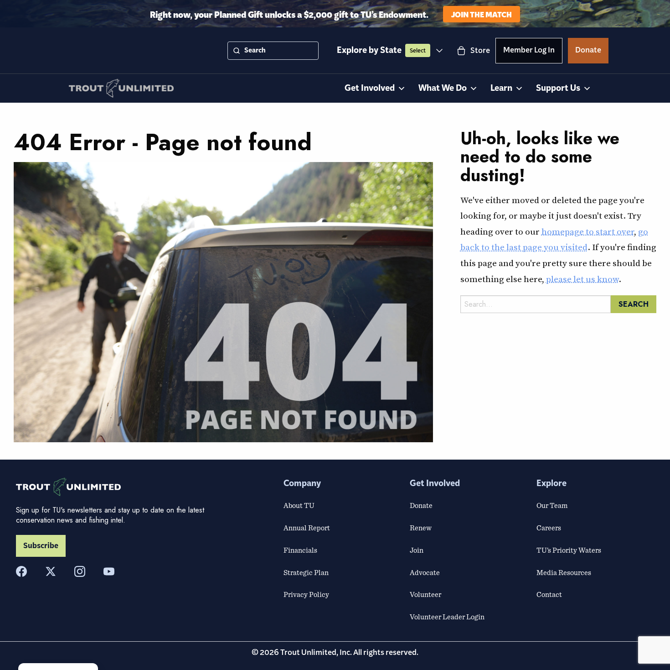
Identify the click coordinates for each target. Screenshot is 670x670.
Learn (501, 88)
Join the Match (481, 14)
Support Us (558, 88)
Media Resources (563, 572)
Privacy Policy (306, 594)
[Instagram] (79, 571)
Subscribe (40, 546)
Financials (300, 549)
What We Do (442, 88)
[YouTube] (108, 571)
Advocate (425, 572)
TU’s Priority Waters (568, 549)
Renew (421, 527)
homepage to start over (587, 231)
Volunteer (425, 594)
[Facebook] (21, 571)
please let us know (582, 279)
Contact (549, 594)
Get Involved (370, 88)
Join (416, 549)
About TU (298, 505)
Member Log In (529, 51)
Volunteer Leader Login (447, 616)
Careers (548, 527)
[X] (50, 571)
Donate (588, 51)
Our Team (551, 505)
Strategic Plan (306, 572)
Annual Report (306, 527)
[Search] (236, 50)
